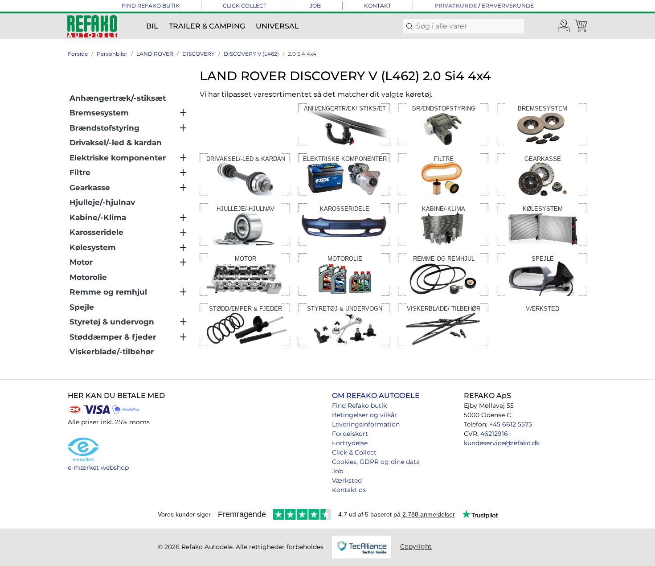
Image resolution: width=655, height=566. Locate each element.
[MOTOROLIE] (344, 274)
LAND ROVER (154, 53)
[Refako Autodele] (92, 26)
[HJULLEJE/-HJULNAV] (245, 224)
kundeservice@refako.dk (502, 443)
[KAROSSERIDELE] (344, 224)
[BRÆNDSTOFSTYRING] (443, 124)
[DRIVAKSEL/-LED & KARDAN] (245, 174)
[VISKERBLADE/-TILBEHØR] (443, 324)
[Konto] (564, 26)
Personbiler (112, 53)
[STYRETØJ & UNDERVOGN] (344, 324)
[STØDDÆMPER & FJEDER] (245, 324)
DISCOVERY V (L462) (251, 53)
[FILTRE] (443, 174)
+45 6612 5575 (510, 424)
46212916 (494, 434)
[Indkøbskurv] (581, 26)
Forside (78, 53)
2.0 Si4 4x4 (302, 53)
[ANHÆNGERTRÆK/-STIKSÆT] (344, 124)
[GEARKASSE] (542, 174)
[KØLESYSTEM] (542, 224)
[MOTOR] (245, 274)
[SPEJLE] (542, 274)
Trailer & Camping (207, 26)
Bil (152, 26)
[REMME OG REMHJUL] (443, 274)
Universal (277, 26)
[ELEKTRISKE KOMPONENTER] (344, 174)
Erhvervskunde (508, 5)
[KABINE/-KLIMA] (443, 224)
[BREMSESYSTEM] (542, 124)
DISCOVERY (198, 53)
